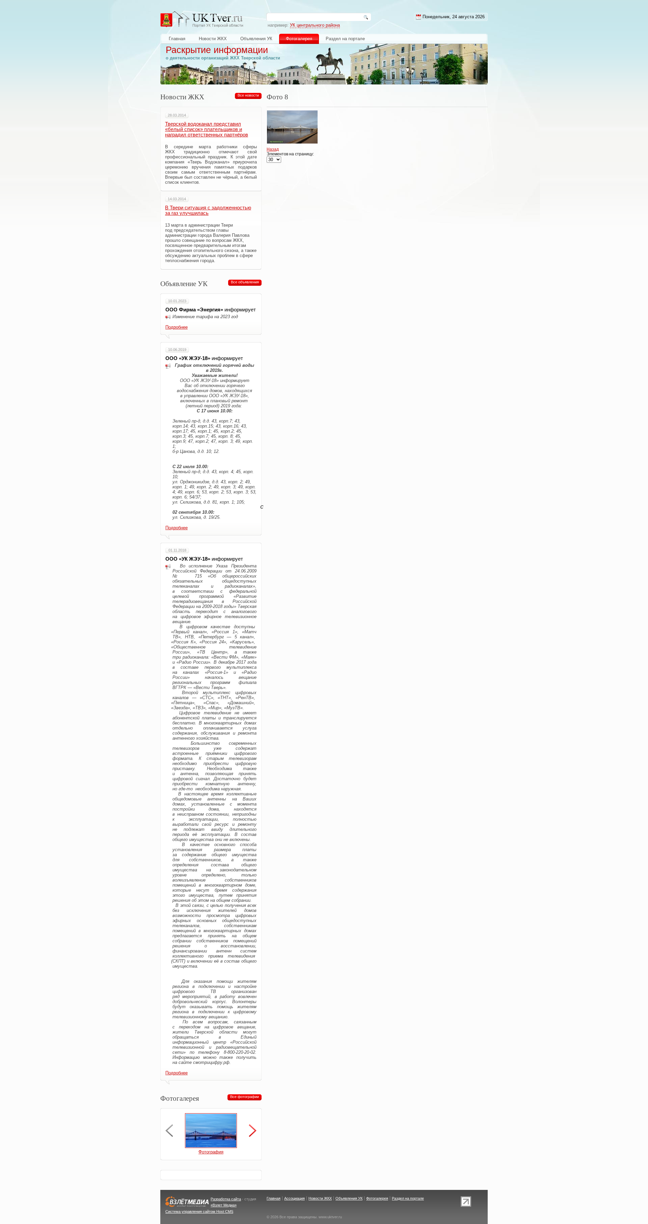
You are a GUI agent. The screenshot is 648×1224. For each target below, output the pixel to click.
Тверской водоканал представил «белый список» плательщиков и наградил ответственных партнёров (206, 129)
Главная (177, 38)
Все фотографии (244, 1097)
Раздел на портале (345, 38)
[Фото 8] (294, 144)
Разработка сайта (226, 1199)
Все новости (248, 95)
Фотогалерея (299, 38)
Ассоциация (294, 1198)
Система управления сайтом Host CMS (199, 1211)
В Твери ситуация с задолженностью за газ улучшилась (208, 210)
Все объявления (245, 282)
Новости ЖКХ (213, 38)
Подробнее (176, 327)
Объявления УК (256, 38)
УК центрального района (315, 25)
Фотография (210, 1151)
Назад (273, 149)
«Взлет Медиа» (224, 1205)
